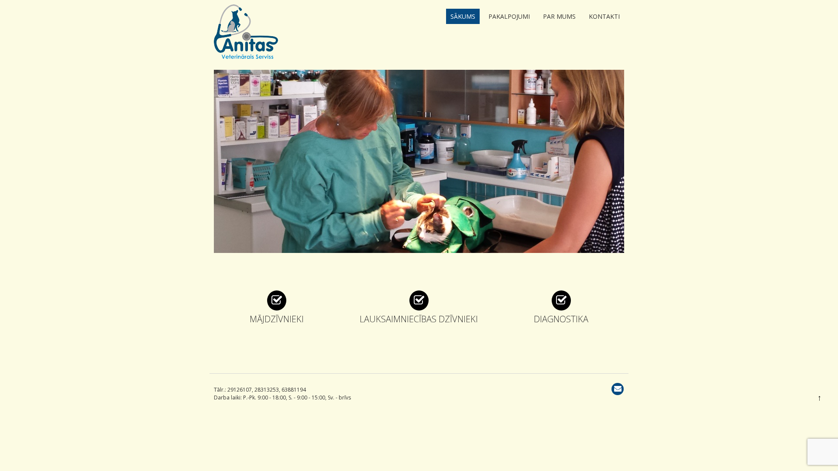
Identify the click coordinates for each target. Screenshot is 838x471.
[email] (617, 389)
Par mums (559, 16)
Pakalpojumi (509, 16)
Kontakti (604, 16)
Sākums (462, 16)
